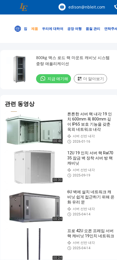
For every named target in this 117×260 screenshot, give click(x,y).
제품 (34, 28)
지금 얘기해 (57, 78)
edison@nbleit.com (86, 7)
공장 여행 (74, 28)
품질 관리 (93, 28)
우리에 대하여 (52, 28)
